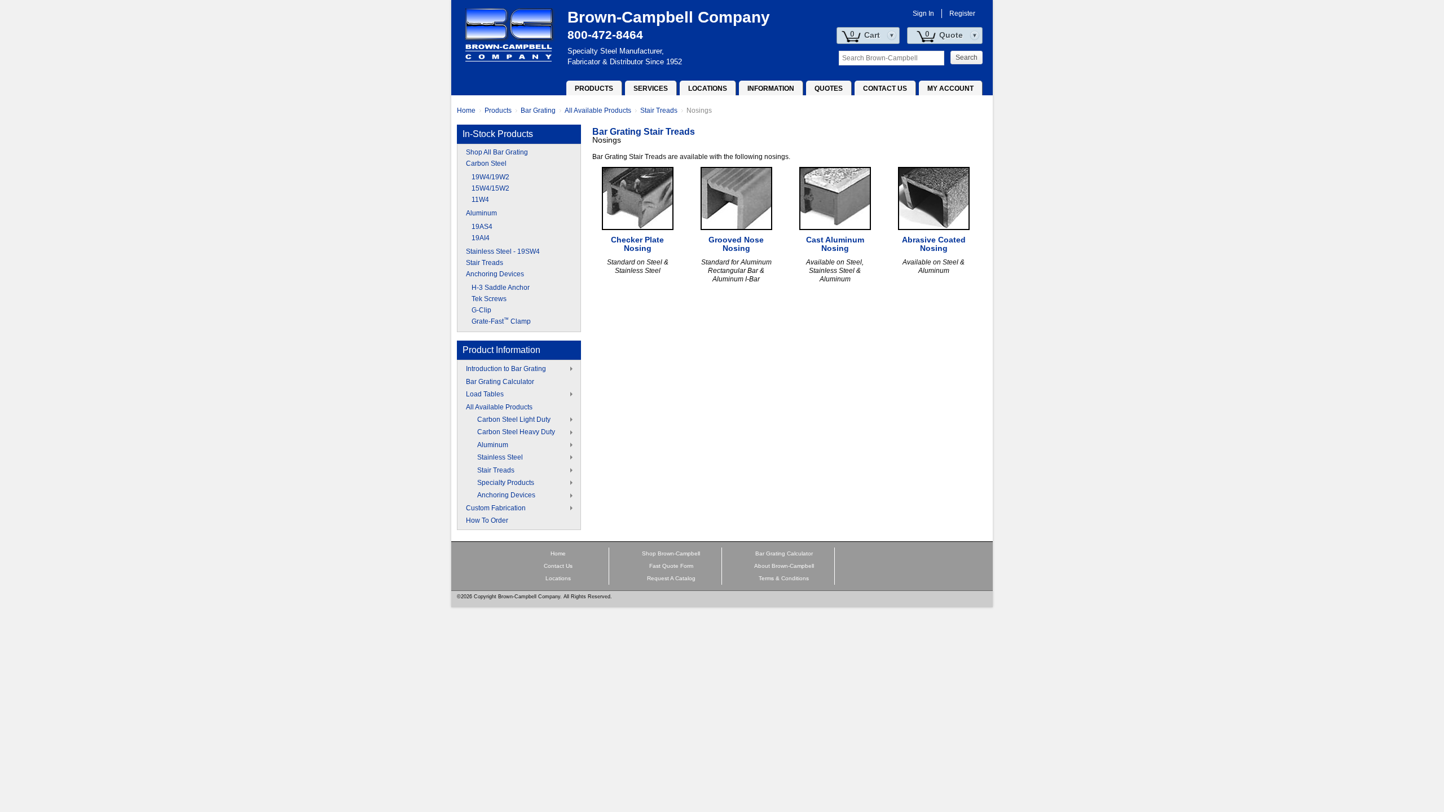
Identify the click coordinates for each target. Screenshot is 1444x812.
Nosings (699, 110)
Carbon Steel (486, 163)
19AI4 (481, 238)
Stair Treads (658, 110)
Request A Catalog (671, 578)
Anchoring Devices (495, 274)
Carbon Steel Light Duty (514, 419)
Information (770, 88)
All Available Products (598, 110)
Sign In (923, 13)
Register (962, 13)
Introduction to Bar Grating (506, 369)
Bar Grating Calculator (500, 382)
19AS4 (482, 227)
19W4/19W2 (490, 177)
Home (466, 110)
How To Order (487, 520)
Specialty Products (505, 483)
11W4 (480, 200)
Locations (707, 88)
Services (650, 88)
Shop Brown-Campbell (671, 553)
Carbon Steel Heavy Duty (516, 432)
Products (594, 88)
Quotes (829, 88)
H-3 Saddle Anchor (501, 288)
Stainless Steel (500, 457)
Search (967, 57)
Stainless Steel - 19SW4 (503, 251)
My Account (950, 88)
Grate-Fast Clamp (501, 321)
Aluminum (481, 213)
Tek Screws (489, 299)
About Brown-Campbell (784, 566)
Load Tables (485, 394)
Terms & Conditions (784, 578)
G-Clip (481, 310)
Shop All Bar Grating (497, 152)
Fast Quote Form (671, 566)
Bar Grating (538, 110)
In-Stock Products (498, 134)
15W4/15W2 (490, 188)
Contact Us (885, 88)
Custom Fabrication (496, 508)
